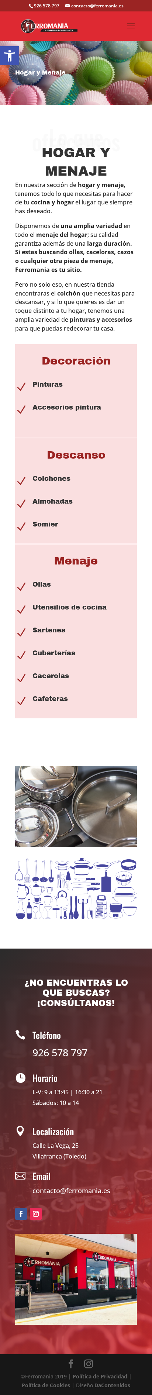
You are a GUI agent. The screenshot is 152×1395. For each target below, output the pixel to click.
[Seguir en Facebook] (21, 1214)
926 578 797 (46, 6)
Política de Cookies (46, 1385)
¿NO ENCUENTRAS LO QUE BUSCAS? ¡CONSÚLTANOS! (76, 993)
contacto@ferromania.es (71, 1190)
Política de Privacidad (100, 1376)
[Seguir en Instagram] (36, 1214)
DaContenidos (112, 1385)
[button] (9, 55)
